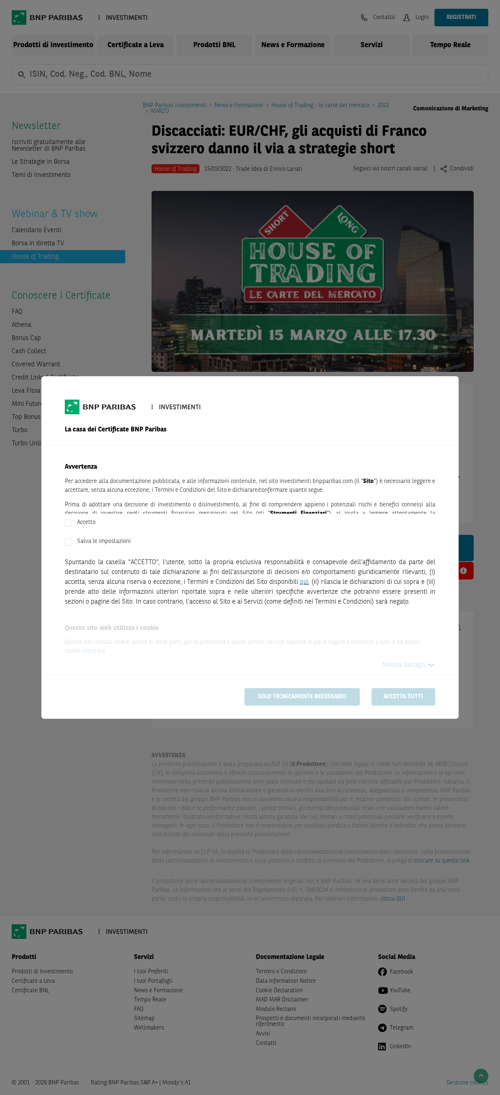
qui (304, 582)
